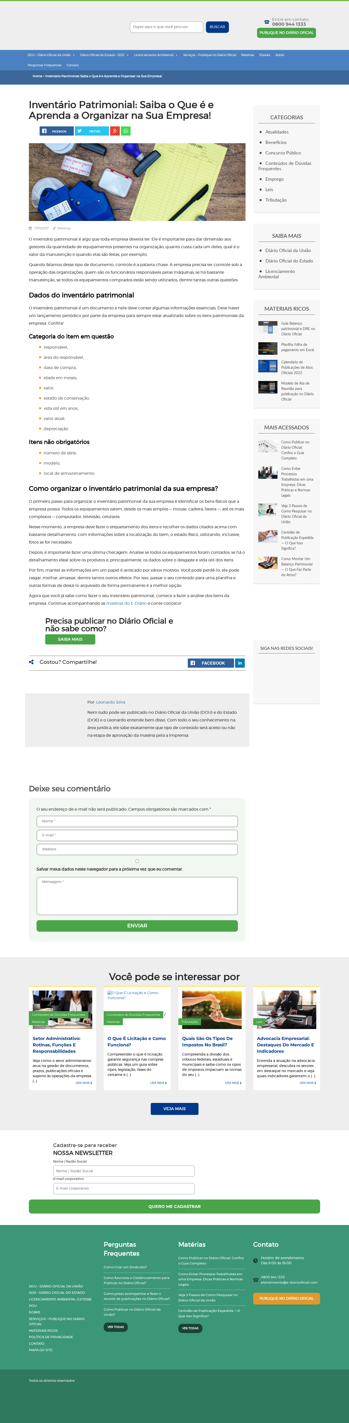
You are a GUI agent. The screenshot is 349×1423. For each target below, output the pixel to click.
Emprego (274, 179)
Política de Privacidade (51, 1337)
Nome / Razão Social (70, 1161)
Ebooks (264, 55)
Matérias (247, 55)
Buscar (217, 27)
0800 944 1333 (289, 24)
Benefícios (276, 142)
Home (37, 76)
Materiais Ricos (43, 1331)
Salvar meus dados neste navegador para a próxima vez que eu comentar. (110, 869)
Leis (269, 190)
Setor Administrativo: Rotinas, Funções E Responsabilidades (56, 1045)
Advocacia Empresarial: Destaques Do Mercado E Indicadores (285, 1045)
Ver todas (116, 1327)
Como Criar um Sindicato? (125, 1267)
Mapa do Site (40, 1350)
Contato (73, 65)
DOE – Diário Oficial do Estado (57, 1293)
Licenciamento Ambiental (153, 55)
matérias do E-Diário (126, 603)
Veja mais (175, 1109)
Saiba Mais (70, 639)
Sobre (279, 55)
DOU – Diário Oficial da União (49, 55)
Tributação (276, 200)
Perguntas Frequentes (45, 65)
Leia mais (83, 1083)
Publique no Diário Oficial (286, 33)
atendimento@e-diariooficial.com (289, 1282)
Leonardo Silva (110, 702)
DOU (33, 1306)
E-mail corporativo (68, 1179)
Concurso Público (283, 153)
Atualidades (277, 132)
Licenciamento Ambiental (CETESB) (60, 1299)
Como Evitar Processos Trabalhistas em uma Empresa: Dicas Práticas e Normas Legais (210, 1279)
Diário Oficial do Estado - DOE (102, 55)
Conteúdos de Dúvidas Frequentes (58, 1015)
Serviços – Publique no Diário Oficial (209, 55)
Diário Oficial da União (288, 250)
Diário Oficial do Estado (289, 261)
